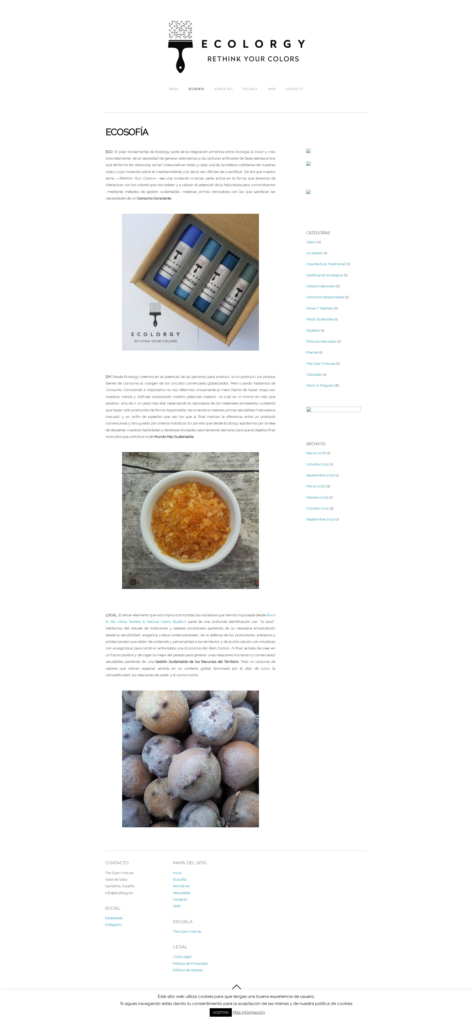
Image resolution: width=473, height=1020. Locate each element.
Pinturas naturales (321, 341)
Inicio (173, 89)
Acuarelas (314, 253)
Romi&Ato (181, 886)
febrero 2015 (317, 497)
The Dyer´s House (320, 364)
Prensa (312, 352)
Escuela (250, 89)
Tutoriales (314, 374)
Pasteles (313, 330)
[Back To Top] (236, 987)
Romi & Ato (223, 89)
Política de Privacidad (190, 963)
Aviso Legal (182, 957)
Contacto (294, 89)
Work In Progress (320, 385)
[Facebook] (308, 150)
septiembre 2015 (320, 475)
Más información (249, 1012)
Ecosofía (196, 89)
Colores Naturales (320, 286)
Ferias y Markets (319, 308)
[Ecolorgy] (236, 69)
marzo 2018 (316, 453)
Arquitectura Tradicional (325, 264)
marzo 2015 (315, 486)
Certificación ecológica (324, 275)
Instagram (113, 925)
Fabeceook (114, 918)
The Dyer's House (187, 931)
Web (271, 89)
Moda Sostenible (319, 319)
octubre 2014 (317, 508)
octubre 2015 (317, 464)
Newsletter (182, 893)
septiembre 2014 (320, 519)
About (311, 242)
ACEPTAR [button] (221, 1012)
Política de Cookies (188, 970)
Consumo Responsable (325, 297)
